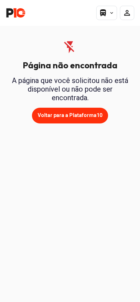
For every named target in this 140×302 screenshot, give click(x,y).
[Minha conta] (127, 13)
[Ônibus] (106, 13)
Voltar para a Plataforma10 (70, 115)
